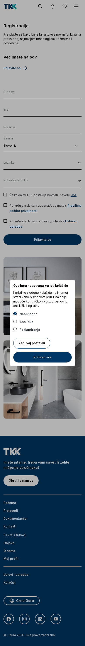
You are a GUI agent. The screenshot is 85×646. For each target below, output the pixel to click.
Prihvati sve (43, 357)
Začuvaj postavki (32, 343)
